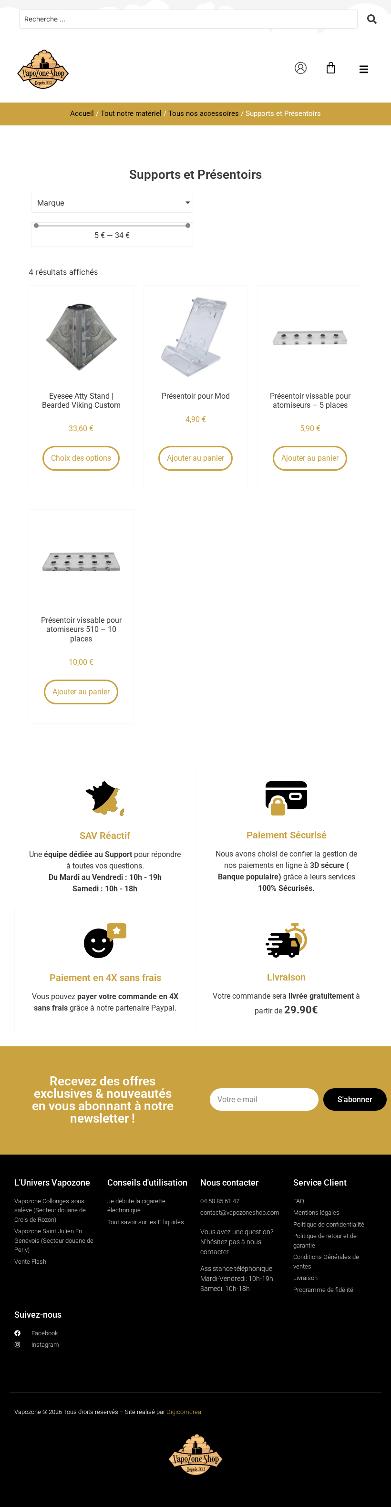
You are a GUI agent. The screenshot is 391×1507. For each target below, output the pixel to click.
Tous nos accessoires (203, 113)
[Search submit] (371, 19)
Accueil (82, 113)
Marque (50, 202)
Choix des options (81, 458)
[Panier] (331, 68)
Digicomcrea (183, 1411)
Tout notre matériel (131, 113)
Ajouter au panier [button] (195, 458)
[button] (363, 69)
